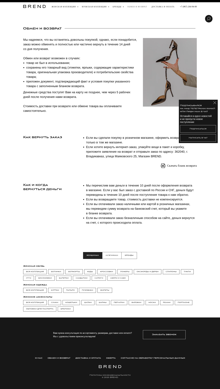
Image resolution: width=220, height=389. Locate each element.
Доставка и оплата (163, 7)
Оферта (111, 358)
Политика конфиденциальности (110, 375)
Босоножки (45, 278)
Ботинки (56, 272)
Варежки (136, 303)
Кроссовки (106, 272)
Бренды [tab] (129, 255)
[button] (164, 334)
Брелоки (66, 309)
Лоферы (124, 272)
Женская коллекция (64, 7)
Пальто (70, 290)
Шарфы (103, 303)
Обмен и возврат (137, 7)
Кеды (90, 272)
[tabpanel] (110, 265)
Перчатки (119, 303)
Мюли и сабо (118, 278)
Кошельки (71, 303)
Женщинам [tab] (93, 255)
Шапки (88, 303)
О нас (39, 358)
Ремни (166, 303)
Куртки (55, 290)
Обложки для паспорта (39, 309)
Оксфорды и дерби (147, 272)
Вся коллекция (35, 272)
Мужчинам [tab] (112, 255)
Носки (152, 303)
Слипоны (171, 272)
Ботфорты (74, 272)
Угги (28, 278)
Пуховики (87, 290)
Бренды (117, 7)
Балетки (64, 278)
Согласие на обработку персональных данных (153, 358)
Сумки (54, 303)
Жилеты (104, 290)
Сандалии (81, 278)
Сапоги (99, 278)
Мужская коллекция (94, 7)
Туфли (187, 272)
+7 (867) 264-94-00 (188, 7)
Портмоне (183, 303)
